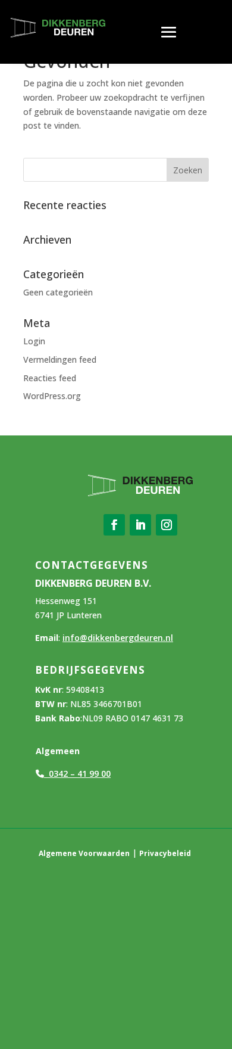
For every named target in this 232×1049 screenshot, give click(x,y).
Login (34, 341)
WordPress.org (52, 395)
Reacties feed (49, 378)
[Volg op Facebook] (114, 525)
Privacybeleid (165, 853)
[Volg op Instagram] (166, 525)
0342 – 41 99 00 (77, 773)
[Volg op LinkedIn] (140, 525)
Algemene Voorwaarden (84, 853)
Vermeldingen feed (59, 359)
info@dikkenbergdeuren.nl (117, 637)
